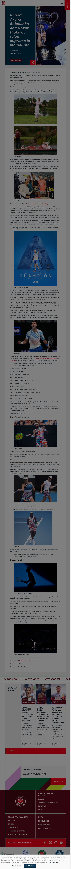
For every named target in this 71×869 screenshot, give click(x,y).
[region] (35, 862)
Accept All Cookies (30, 865)
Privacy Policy (54, 862)
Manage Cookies (16, 865)
